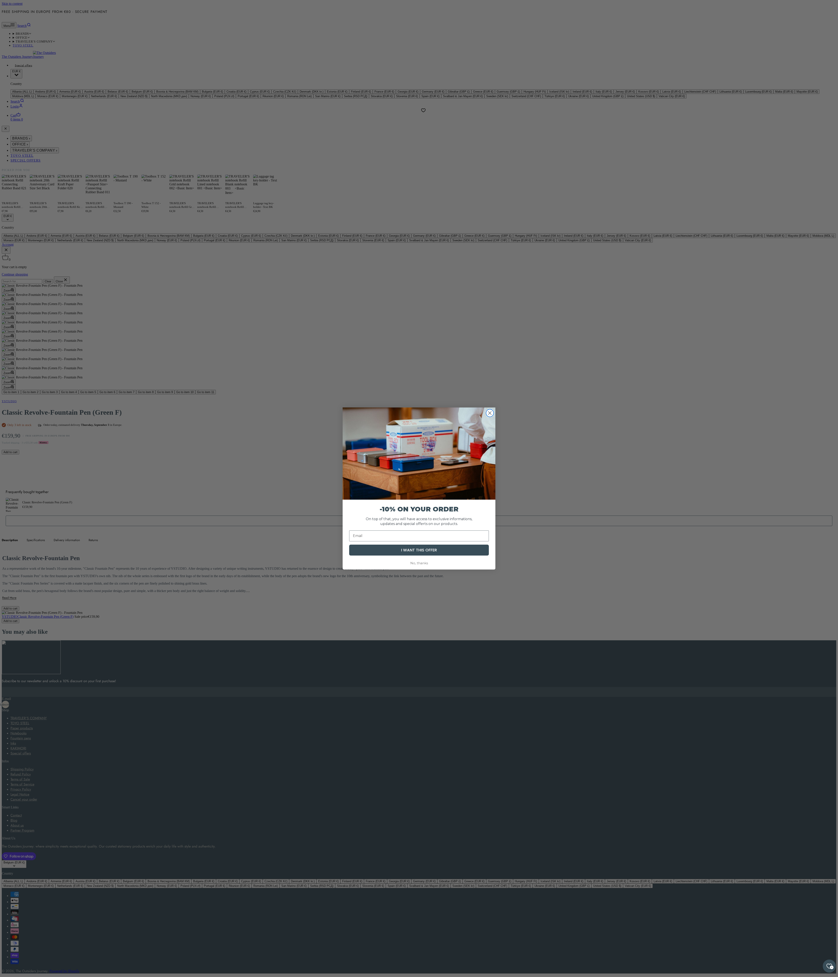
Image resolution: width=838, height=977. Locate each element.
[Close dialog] (490, 413)
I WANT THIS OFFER (419, 550)
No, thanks (419, 563)
